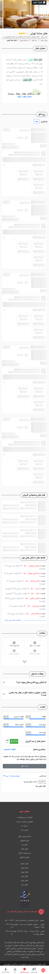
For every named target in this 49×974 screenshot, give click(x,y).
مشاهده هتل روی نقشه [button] (12, 620)
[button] (39, 3)
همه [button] (36, 121)
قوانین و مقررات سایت (24, 821)
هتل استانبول (24, 857)
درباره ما (24, 826)
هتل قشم (24, 849)
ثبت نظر (24, 766)
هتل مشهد (24, 863)
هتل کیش (24, 867)
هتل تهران (24, 872)
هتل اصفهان (24, 840)
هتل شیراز (24, 880)
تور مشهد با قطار (24, 853)
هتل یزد (24, 844)
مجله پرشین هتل (24, 836)
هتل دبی (24, 884)
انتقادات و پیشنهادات (24, 817)
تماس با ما (24, 830)
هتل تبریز (24, 876)
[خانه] (43, 970)
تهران (30, 59)
